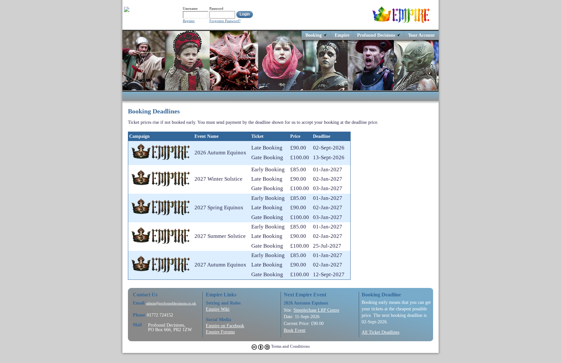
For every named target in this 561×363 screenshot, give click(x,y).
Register (189, 21)
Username (190, 8)
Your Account (421, 34)
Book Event (294, 330)
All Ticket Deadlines (380, 332)
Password (216, 8)
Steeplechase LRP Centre (316, 310)
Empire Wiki (218, 309)
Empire (342, 34)
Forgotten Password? (225, 21)
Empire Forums (220, 332)
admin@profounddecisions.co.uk (171, 303)
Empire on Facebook (225, 325)
